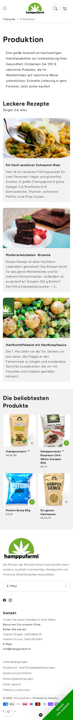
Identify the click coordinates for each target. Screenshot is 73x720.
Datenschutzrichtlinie (17, 673)
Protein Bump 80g (18, 510)
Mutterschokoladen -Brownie (28, 255)
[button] (5, 8)
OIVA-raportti (12, 684)
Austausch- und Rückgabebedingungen (29, 667)
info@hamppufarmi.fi (17, 649)
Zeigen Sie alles (15, 110)
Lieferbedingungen (15, 662)
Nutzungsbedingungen (18, 678)
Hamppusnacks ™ (18, 451)
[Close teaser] (41, 715)
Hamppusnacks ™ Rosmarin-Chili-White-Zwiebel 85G (52, 457)
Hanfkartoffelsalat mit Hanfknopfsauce (36, 345)
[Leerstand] (66, 586)
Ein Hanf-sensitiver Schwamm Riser (33, 165)
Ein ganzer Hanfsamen (48, 512)
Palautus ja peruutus (16, 690)
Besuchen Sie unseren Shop (21, 624)
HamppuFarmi (22, 698)
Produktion (27, 19)
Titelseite (9, 19)
